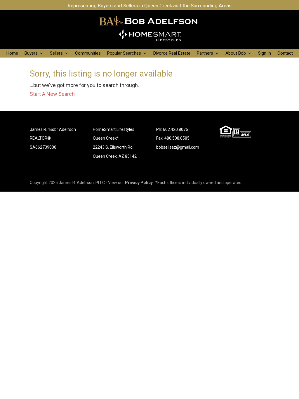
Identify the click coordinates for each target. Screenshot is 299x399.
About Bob (235, 53)
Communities (88, 53)
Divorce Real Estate (171, 53)
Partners (205, 53)
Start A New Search (52, 94)
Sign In (264, 53)
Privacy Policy (139, 182)
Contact (285, 53)
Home (12, 53)
